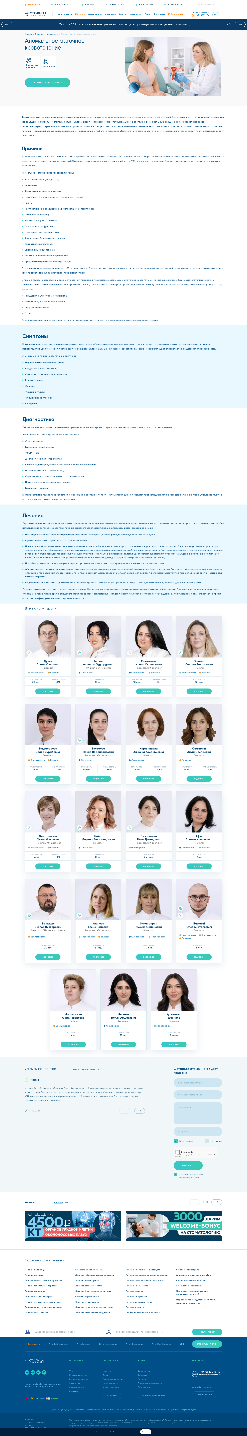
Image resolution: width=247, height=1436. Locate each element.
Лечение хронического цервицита (143, 1270)
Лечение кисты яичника (36, 1312)
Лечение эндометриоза (87, 1280)
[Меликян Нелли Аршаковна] (124, 990)
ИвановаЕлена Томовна (98, 925)
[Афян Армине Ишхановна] (199, 811)
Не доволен (216, 1141)
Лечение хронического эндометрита (93, 1307)
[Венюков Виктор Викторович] (48, 899)
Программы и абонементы (150, 1383)
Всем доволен (186, 1141)
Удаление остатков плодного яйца (193, 1275)
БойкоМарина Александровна (98, 837)
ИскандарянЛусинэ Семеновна (149, 925)
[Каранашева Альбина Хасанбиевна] (149, 724)
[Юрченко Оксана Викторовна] (199, 636)
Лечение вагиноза (135, 1291)
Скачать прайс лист (43, 1387)
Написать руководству (153, 1396)
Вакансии (111, 1396)
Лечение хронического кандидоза (92, 1312)
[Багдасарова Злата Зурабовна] (48, 724)
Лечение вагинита (34, 1275)
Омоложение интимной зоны (89, 1270)
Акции (105, 1375)
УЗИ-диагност (92, 668)
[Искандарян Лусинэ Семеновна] (149, 899)
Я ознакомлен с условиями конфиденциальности (191, 1175)
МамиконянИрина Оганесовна (149, 662)
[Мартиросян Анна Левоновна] (73, 990)
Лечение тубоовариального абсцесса (94, 1275)
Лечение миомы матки (137, 1286)
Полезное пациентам (113, 1379)
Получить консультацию (47, 82)
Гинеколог (48, 668)
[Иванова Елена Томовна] (98, 899)
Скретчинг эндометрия (87, 1302)
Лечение (142, 1379)
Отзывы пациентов (77, 1375)
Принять (145, 1432)
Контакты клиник (111, 1387)
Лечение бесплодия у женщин (191, 1280)
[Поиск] (194, 5)
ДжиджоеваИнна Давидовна (148, 837)
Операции (143, 1375)
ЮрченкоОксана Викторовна (199, 662)
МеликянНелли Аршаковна (123, 1015)
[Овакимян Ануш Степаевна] (199, 724)
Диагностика (144, 1371)
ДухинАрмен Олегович (48, 662)
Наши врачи (74, 1383)
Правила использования (128, 1432)
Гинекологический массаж (189, 1286)
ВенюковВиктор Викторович (48, 925)
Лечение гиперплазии (136, 1296)
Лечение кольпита (135, 1307)
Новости (107, 1371)
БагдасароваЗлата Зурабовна (48, 750)
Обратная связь (204, 1395)
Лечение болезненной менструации (93, 1291)
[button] (6, 24)
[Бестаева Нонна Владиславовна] (98, 724)
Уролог (61, 930)
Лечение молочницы (35, 1270)
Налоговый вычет (111, 1383)
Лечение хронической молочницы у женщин (147, 1275)
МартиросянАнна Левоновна (73, 1015)
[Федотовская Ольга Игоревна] (48, 811)
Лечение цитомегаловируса (39, 1296)
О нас (71, 1371)
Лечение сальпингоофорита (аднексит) (145, 1280)
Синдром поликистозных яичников (143, 1312)
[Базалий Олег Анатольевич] (199, 899)
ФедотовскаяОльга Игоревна (48, 837)
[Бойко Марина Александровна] (98, 811)
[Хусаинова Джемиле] (174, 990)
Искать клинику (207, 1332)
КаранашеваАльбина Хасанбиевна (148, 750)
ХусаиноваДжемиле (174, 1015)
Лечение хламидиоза (35, 1291)
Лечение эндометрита (187, 1270)
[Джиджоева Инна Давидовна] (149, 811)
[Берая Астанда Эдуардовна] (98, 636)
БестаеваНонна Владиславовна (98, 750)
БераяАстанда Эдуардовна (98, 662)
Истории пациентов (78, 1379)
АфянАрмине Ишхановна (199, 837)
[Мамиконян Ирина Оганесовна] (149, 636)
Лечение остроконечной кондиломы (43, 1302)
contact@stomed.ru (201, 1387)
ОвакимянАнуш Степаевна (199, 750)
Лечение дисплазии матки (139, 1302)
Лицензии (73, 1391)
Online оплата (144, 1387)
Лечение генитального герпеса (40, 1286)
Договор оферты (76, 1387)
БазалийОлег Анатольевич (199, 925)
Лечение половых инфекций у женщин (43, 1280)
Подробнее (47, 691)
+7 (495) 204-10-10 (209, 1371)
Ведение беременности (87, 1296)
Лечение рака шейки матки (88, 1286)
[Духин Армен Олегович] (48, 636)
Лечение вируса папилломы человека (43, 1307)
